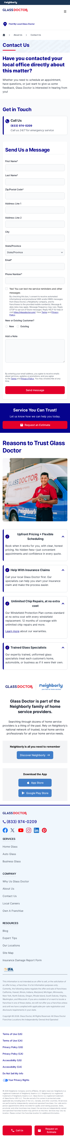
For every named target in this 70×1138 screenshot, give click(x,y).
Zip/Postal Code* (14, 189)
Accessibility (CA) (12, 1066)
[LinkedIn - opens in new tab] (36, 830)
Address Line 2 (13, 217)
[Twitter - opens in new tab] (13, 830)
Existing (25, 326)
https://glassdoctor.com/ (24, 312)
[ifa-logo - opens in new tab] (9, 970)
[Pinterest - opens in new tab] (44, 830)
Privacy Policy (27, 378)
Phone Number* (13, 274)
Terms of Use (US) (12, 1034)
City (7, 231)
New (11, 326)
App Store (37, 782)
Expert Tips (10, 938)
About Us (8, 888)
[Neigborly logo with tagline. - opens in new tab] (52, 686)
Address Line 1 (13, 203)
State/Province (13, 245)
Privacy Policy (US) (13, 1047)
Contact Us (10, 896)
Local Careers (11, 903)
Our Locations (11, 945)
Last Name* (11, 175)
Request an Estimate (37, 425)
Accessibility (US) (12, 1060)
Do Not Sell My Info (13, 1073)
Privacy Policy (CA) (13, 1053)
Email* (8, 260)
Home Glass (10, 846)
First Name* (11, 161)
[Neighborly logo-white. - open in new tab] (10, 2)
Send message (35, 390)
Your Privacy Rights (18, 1080)
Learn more (12, 631)
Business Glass (12, 861)
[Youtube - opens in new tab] (20, 830)
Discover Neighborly (32, 755)
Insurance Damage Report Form (22, 960)
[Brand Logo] (35, 813)
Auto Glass (9, 854)
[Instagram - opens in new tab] (28, 830)
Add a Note (11, 336)
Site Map (8, 952)
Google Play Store (37, 793)
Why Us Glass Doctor (16, 881)
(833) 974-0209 (21, 125)
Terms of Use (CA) (12, 1040)
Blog (5, 930)
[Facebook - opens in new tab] (5, 830)
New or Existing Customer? (19, 320)
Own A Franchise (13, 910)
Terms (44, 312)
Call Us (19, 1130)
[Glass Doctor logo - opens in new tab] (19, 687)
